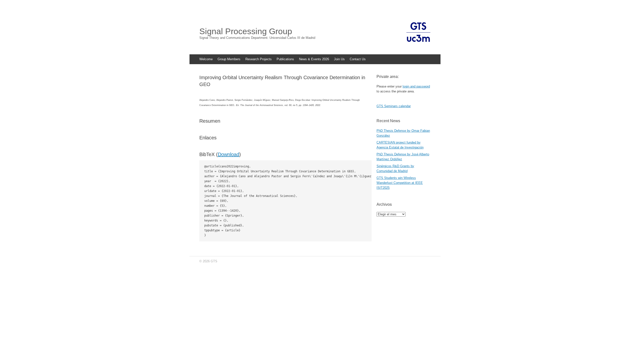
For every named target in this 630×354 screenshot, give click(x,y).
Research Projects (258, 59)
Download (228, 154)
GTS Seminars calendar (394, 106)
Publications (285, 59)
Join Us (339, 59)
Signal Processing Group (245, 31)
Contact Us (358, 59)
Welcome (206, 59)
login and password (416, 86)
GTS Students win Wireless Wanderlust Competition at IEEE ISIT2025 (400, 183)
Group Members (229, 59)
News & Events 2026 (314, 59)
